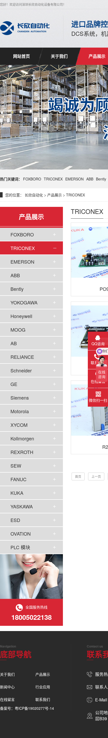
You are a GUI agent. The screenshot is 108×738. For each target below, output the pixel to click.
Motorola (19, 411)
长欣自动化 (34, 194)
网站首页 (21, 56)
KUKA (16, 492)
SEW (15, 465)
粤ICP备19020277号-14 (34, 708)
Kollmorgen (22, 438)
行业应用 (42, 686)
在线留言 (7, 699)
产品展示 (54, 194)
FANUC (18, 479)
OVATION (20, 533)
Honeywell (21, 316)
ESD (15, 519)
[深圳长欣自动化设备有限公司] (25, 28)
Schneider (21, 370)
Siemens (19, 397)
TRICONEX (53, 178)
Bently (101, 178)
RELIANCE (22, 356)
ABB (89, 178)
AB (13, 343)
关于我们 (59, 56)
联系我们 (42, 699)
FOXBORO (32, 178)
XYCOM (19, 424)
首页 (78, 476)
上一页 (96, 476)
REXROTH (21, 452)
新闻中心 (7, 686)
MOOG (17, 329)
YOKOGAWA (23, 302)
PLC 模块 (20, 547)
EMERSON (74, 178)
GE (13, 384)
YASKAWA (21, 506)
